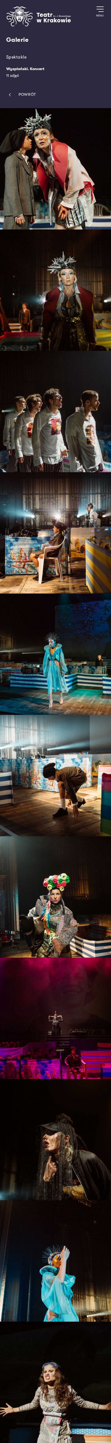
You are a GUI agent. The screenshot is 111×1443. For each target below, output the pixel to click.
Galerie (17, 39)
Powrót (27, 94)
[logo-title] (38, 25)
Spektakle (16, 57)
